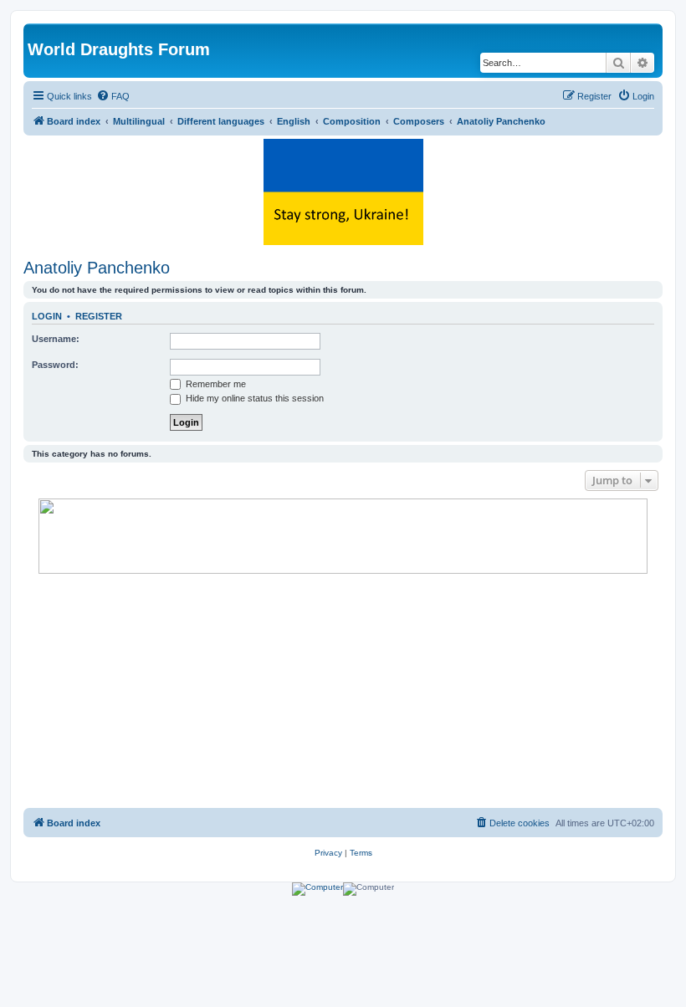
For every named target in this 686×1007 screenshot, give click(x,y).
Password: (55, 365)
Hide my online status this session (253, 398)
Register (98, 316)
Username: (55, 339)
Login (47, 316)
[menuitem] (113, 96)
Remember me (214, 384)
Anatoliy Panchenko (96, 267)
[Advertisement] (343, 691)
